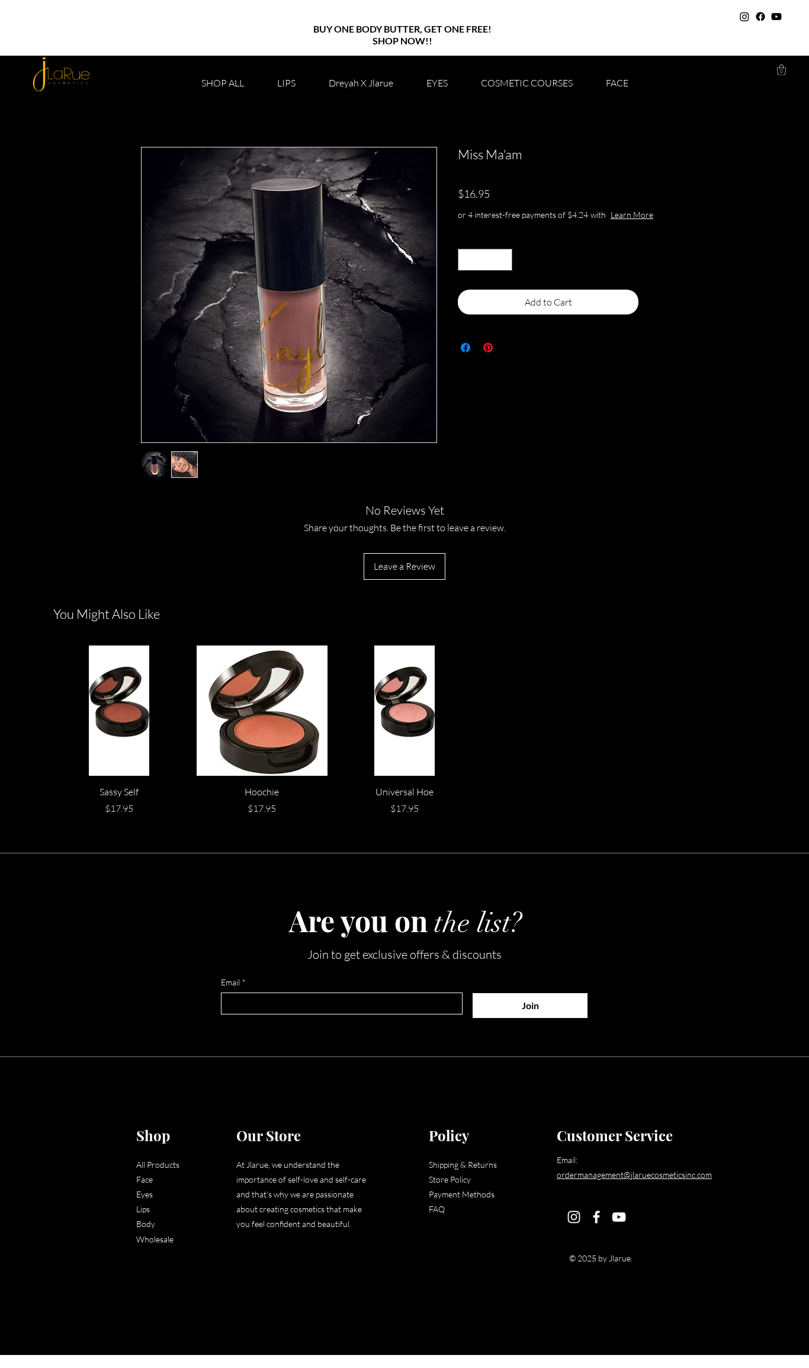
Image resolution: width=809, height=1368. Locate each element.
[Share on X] (510, 348)
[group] (404, 730)
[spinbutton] (485, 259)
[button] (781, 70)
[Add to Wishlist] (655, 302)
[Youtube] (776, 17)
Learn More (632, 215)
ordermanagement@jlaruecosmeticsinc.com (634, 1175)
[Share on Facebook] (465, 348)
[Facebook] (760, 17)
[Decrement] (467, 259)
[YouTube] (619, 1217)
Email (233, 982)
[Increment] (503, 259)
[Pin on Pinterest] (488, 348)
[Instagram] (744, 17)
